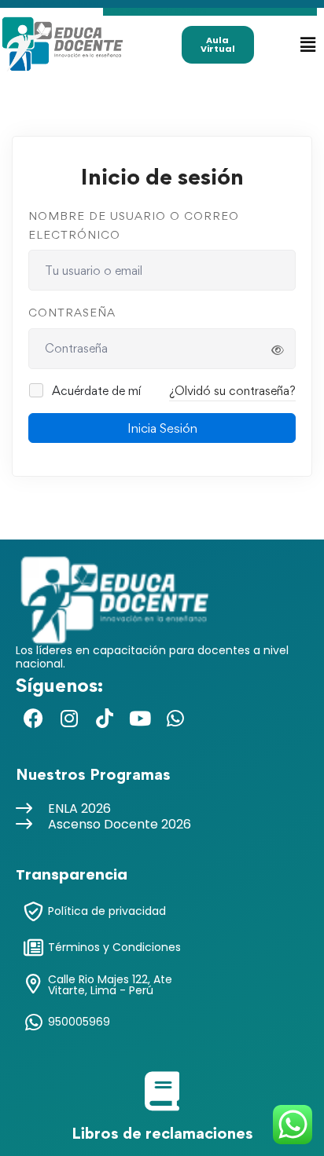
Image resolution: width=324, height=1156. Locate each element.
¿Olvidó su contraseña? (232, 390)
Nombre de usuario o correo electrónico (133, 225)
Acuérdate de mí (95, 390)
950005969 (79, 1022)
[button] (307, 44)
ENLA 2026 (79, 808)
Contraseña (72, 312)
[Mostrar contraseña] (278, 350)
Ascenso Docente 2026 (119, 824)
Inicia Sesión (162, 428)
